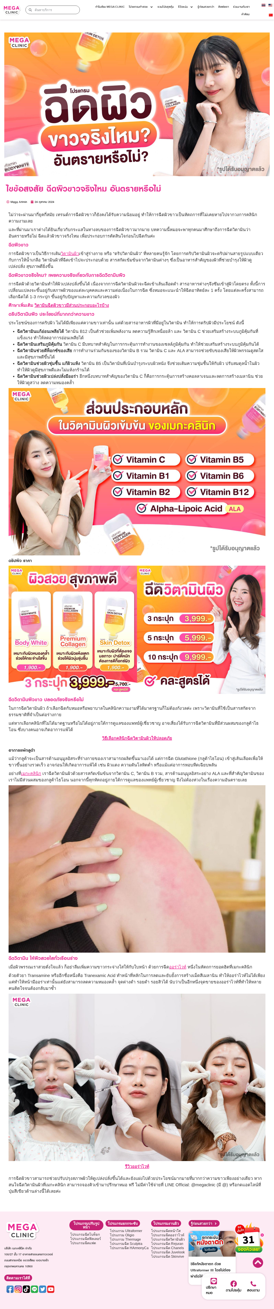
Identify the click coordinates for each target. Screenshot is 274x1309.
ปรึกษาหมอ (211, 1290)
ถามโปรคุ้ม (233, 1290)
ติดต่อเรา (223, 6)
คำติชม (245, 14)
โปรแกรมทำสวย (138, 6)
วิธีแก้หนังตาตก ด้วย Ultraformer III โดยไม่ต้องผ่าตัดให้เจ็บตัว (211, 1270)
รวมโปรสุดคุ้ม (166, 6)
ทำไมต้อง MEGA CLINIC (110, 6)
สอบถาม (253, 1290)
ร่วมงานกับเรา (241, 6)
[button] (86, 1225)
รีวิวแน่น (183, 6)
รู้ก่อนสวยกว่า (206, 6)
